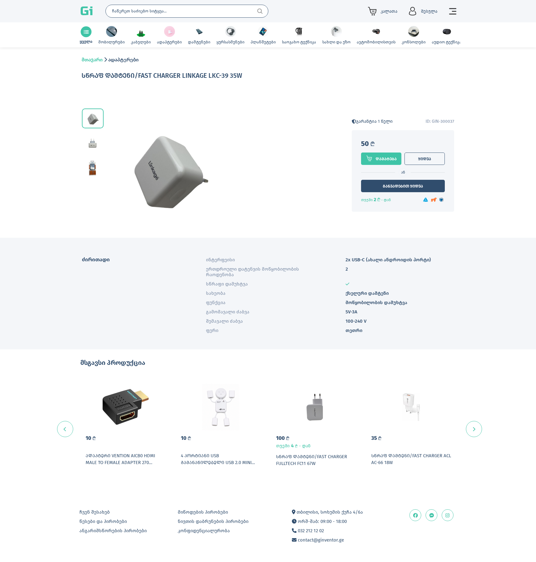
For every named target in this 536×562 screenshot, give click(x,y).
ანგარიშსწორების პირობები (113, 530)
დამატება (386, 159)
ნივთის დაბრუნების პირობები (213, 521)
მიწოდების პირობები (203, 512)
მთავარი (92, 60)
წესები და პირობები (103, 521)
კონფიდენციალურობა (204, 530)
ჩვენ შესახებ (94, 512)
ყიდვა (424, 159)
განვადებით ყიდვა (403, 186)
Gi (86, 11)
